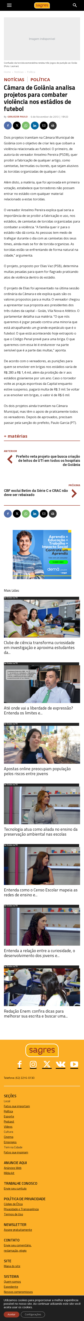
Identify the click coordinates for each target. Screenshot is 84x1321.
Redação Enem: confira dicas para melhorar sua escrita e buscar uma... (36, 1013)
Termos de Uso (13, 1214)
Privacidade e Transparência (21, 1209)
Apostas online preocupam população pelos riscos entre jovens (37, 771)
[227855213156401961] (42, 578)
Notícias (18, 72)
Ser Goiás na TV (11, 598)
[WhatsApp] (26, 125)
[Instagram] (33, 1065)
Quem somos (12, 1281)
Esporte (9, 1116)
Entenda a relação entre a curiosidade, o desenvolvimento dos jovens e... (39, 953)
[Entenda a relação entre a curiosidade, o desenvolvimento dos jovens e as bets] (42, 927)
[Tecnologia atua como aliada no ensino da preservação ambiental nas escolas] (42, 805)
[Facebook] (8, 125)
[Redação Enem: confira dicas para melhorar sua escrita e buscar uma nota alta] (42, 987)
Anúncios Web (12, 1168)
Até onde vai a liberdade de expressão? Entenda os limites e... (38, 710)
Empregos (10, 1142)
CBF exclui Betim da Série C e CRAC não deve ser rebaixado (36, 493)
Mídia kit (9, 1173)
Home (7, 72)
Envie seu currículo (15, 1188)
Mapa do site (12, 1266)
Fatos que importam (17, 1106)
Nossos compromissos (18, 1292)
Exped (8, 1286)
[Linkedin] (35, 125)
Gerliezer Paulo (17, 116)
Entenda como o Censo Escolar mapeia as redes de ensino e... (41, 892)
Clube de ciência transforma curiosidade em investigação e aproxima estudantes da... (39, 647)
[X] (17, 125)
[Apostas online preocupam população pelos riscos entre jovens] (42, 745)
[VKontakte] (60, 1065)
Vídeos (8, 1126)
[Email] (44, 125)
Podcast (9, 1121)
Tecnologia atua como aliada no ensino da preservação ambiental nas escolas (41, 831)
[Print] (53, 125)
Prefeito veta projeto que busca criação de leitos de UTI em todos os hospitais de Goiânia (48, 460)
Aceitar (11, 1314)
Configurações (33, 1314)
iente (15, 1286)
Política (31, 72)
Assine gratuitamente (18, 1229)
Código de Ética (13, 1204)
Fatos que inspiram (16, 1152)
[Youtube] (74, 1065)
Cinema (8, 1137)
